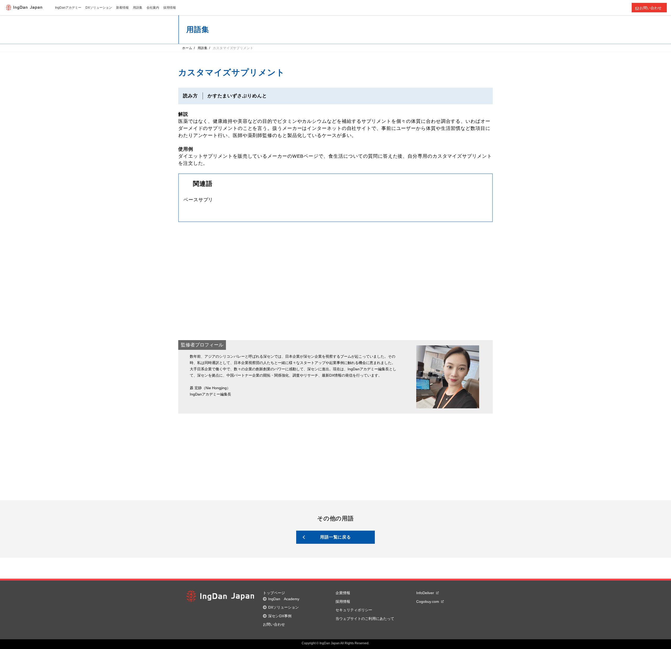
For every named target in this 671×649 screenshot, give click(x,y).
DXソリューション (283, 607)
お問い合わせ (651, 8)
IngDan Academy (283, 599)
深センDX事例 (279, 616)
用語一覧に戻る (335, 537)
